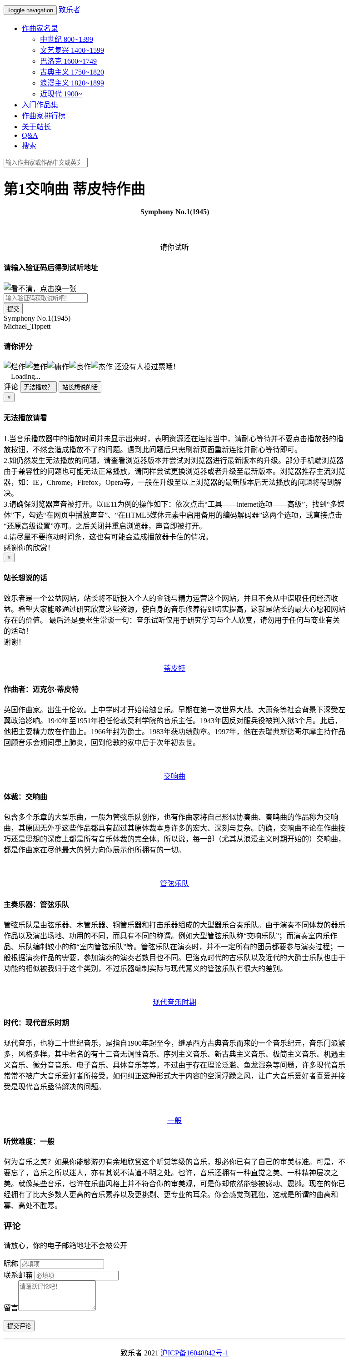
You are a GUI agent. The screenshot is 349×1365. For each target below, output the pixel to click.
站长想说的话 (80, 387)
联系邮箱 (18, 1275)
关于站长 (36, 127)
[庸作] (58, 366)
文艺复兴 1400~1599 (72, 50)
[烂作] (14, 366)
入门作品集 (40, 105)
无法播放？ (38, 387)
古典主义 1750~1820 (72, 72)
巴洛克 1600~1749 (68, 61)
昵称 (11, 1264)
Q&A (30, 135)
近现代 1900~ (61, 94)
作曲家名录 (40, 28)
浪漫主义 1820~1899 (72, 83)
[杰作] (102, 366)
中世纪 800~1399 (66, 39)
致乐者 (69, 10)
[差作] (36, 366)
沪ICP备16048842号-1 (194, 1353)
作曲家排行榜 (43, 116)
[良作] (80, 366)
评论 (11, 387)
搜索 (29, 146)
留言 (11, 1308)
